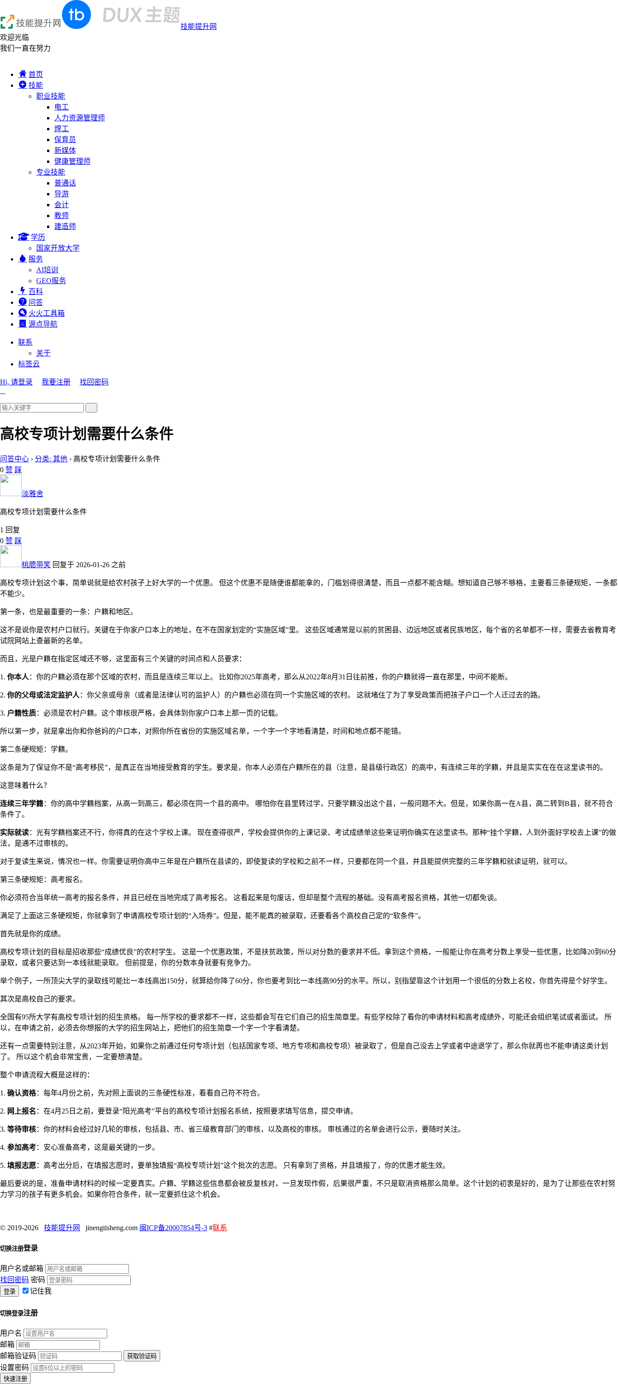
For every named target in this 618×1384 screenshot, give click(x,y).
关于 (43, 353)
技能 (36, 85)
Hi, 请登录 (16, 382)
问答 (36, 302)
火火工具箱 (47, 313)
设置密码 (14, 1367)
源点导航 (43, 324)
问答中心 (14, 459)
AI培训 (47, 270)
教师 (61, 215)
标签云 (29, 364)
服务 (36, 259)
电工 (61, 107)
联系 (25, 342)
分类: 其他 (51, 459)
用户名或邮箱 (21, 1268)
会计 (61, 205)
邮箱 (7, 1344)
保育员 (65, 139)
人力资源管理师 (79, 118)
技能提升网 (199, 26)
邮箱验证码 (18, 1356)
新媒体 (65, 150)
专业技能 (50, 172)
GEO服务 (51, 280)
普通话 (65, 183)
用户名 (11, 1333)
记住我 (41, 1291)
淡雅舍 (32, 494)
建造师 (65, 226)
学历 (38, 237)
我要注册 (56, 382)
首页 (36, 74)
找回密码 (94, 382)
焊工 (61, 129)
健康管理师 (72, 161)
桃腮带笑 (36, 565)
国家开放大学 (58, 248)
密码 (38, 1280)
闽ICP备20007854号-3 (173, 1228)
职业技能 (50, 96)
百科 (36, 291)
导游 (61, 194)
